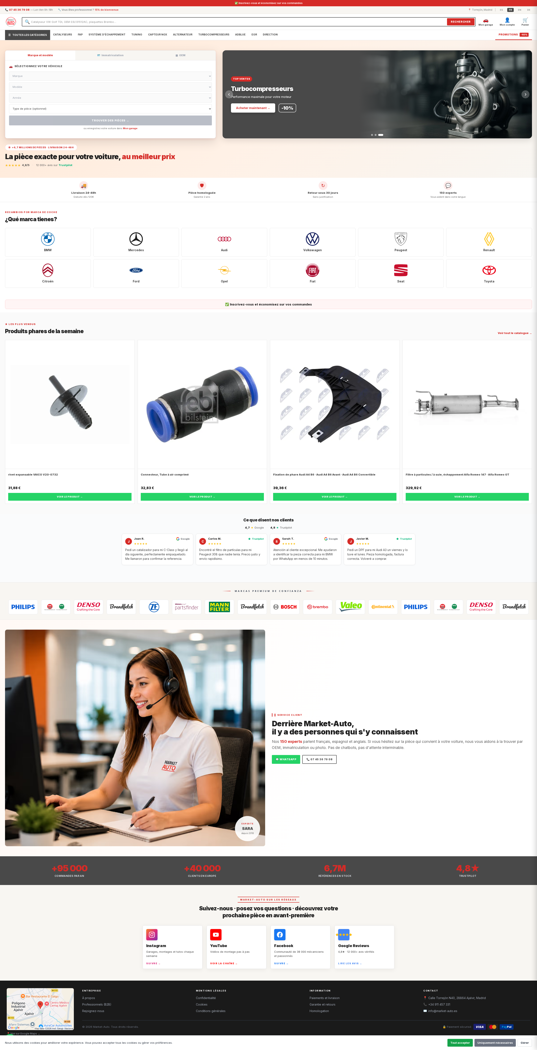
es (501, 9)
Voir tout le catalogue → (515, 333)
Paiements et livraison (325, 998)
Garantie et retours (322, 1004)
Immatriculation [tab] (110, 55)
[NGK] (390, 607)
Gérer (525, 1042)
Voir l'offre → (245, 108)
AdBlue (240, 34)
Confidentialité (206, 998)
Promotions (513, 34)
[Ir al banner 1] (373, 135)
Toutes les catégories (27, 34)
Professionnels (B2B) (96, 1004)
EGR (254, 34)
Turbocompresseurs (213, 34)
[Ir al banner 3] (382, 135)
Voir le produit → (70, 496)
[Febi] (128, 607)
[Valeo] (292, 607)
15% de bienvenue (107, 9)
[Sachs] (96, 607)
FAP (80, 34)
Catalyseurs (62, 34)
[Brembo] (259, 607)
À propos (88, 998)
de (528, 9)
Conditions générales (210, 1011)
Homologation (319, 1011)
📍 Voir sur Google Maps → (23, 1033)
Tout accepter (460, 1042)
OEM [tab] (180, 55)
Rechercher (461, 21)
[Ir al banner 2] (379, 135)
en (519, 9)
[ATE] (194, 607)
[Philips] (358, 607)
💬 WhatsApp (286, 759)
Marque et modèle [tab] (40, 55)
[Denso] (30, 607)
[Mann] (161, 607)
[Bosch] (227, 607)
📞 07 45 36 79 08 (319, 759)
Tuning (136, 34)
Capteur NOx (157, 34)
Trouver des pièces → (110, 120)
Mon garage (130, 128)
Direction (270, 34)
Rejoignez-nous (93, 1011)
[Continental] (325, 607)
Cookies (201, 1004)
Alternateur (182, 34)
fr (510, 9)
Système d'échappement (107, 34)
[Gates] (63, 607)
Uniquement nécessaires (495, 1042)
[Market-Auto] (11, 22)
